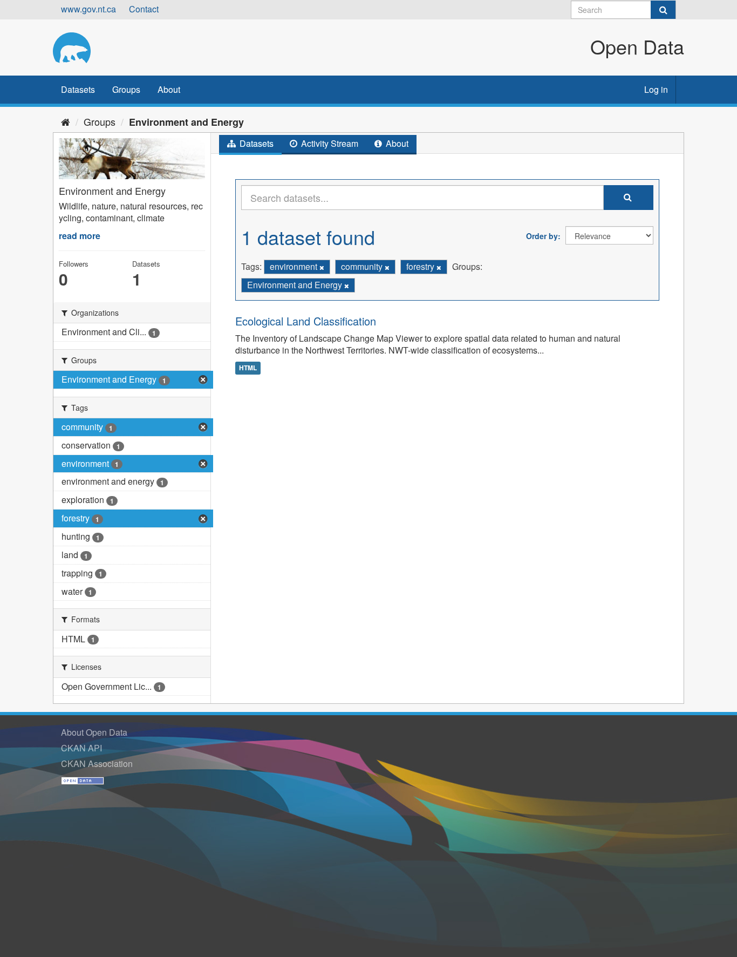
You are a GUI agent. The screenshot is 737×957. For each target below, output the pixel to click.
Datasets (78, 89)
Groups (126, 89)
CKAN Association (97, 763)
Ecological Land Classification (305, 321)
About (169, 89)
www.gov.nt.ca (88, 9)
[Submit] (663, 10)
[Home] (65, 121)
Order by (542, 235)
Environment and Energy (186, 122)
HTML (248, 367)
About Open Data (94, 732)
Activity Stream (328, 143)
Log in (656, 89)
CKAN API (81, 748)
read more (79, 235)
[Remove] (321, 267)
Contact (144, 9)
